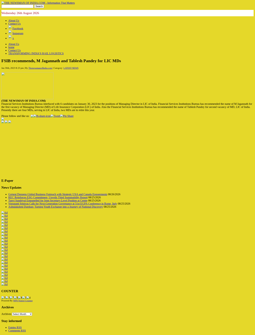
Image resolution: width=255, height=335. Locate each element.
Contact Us (14, 23)
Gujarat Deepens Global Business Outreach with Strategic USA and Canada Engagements (57, 194)
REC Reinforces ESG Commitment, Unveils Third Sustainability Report (48, 197)
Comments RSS (17, 330)
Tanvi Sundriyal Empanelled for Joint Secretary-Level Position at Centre (47, 200)
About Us (13, 20)
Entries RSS (15, 327)
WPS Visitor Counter (23, 300)
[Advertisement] (105, 151)
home (11, 47)
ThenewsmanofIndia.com (40, 68)
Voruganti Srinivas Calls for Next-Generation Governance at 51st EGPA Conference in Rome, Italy (62, 203)
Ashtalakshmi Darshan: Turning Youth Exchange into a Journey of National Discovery (55, 206)
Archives (6, 313)
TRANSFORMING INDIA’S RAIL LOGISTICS (36, 53)
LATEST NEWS (70, 68)
